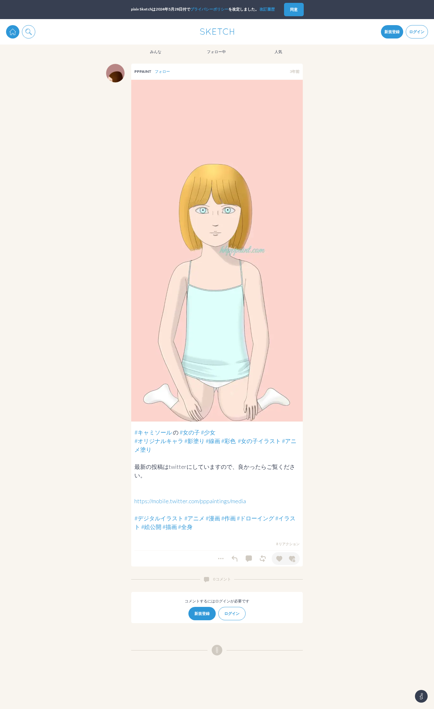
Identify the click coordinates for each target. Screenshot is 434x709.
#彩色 (228, 440)
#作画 (228, 518)
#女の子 (190, 432)
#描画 (169, 526)
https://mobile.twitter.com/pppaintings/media (190, 500)
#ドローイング (255, 518)
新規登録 (392, 31)
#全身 (185, 526)
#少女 (208, 432)
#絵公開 (151, 526)
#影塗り (194, 440)
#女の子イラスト (259, 440)
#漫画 (213, 518)
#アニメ (194, 518)
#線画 (213, 440)
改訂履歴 (267, 9)
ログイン (416, 31)
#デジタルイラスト (158, 518)
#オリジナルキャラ (158, 440)
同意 (294, 9)
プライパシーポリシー (209, 9)
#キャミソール (153, 432)
